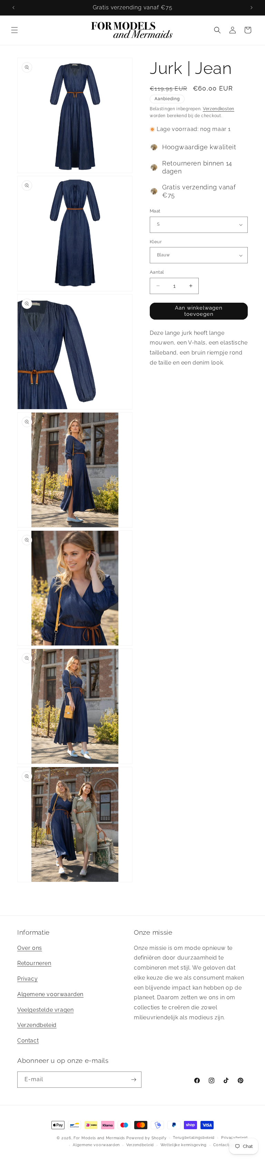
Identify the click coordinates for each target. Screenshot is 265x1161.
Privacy (27, 978)
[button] (14, 30)
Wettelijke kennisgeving (183, 1145)
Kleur (156, 241)
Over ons (29, 948)
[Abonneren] (133, 1080)
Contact (28, 1040)
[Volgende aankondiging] (251, 7)
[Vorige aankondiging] (13, 7)
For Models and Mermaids (99, 1138)
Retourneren (34, 963)
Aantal (157, 272)
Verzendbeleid (37, 1025)
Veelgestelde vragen (45, 1010)
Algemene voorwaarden (50, 994)
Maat (155, 211)
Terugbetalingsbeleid (194, 1137)
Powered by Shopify (146, 1138)
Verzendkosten (218, 108)
